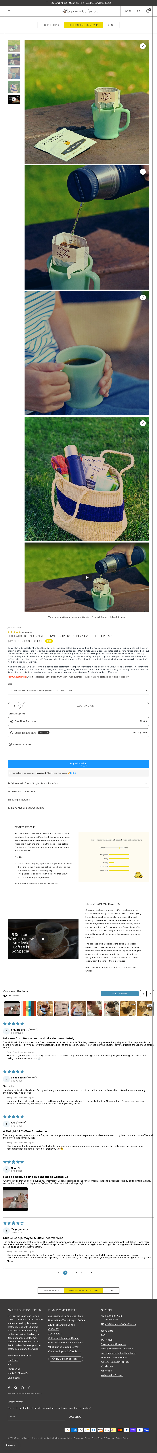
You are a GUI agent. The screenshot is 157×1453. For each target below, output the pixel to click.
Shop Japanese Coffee (19, 1356)
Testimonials (14, 1369)
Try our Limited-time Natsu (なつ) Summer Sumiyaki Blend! (80, 3)
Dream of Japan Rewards (114, 1357)
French (95, 617)
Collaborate (107, 1366)
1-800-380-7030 (113, 1316)
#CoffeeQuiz (54, 1334)
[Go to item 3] (45, 1008)
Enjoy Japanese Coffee (62, 1310)
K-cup (111, 25)
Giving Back (13, 1378)
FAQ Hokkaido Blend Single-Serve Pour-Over (33, 783)
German (104, 617)
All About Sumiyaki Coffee (61, 1325)
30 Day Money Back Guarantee (117, 1349)
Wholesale (106, 1371)
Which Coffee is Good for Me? (63, 1347)
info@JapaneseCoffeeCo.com (120, 1324)
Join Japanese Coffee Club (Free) (118, 1353)
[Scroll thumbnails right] (150, 1008)
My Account (107, 1340)
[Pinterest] (31, 1387)
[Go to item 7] (111, 1008)
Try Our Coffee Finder (67, 1359)
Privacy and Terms (82, 1438)
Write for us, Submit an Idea (115, 1362)
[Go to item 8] (128, 1008)
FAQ (103, 1335)
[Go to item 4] (61, 1008)
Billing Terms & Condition (103, 1438)
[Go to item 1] (12, 1008)
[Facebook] (11, 1387)
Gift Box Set (52, 884)
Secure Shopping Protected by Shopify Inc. (53, 1438)
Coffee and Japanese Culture (63, 1338)
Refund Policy (122, 1438)
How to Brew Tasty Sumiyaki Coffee (66, 1320)
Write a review (120, 993)
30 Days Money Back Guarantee (26, 807)
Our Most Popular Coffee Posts (64, 1351)
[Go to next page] (97, 1273)
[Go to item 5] (78, 1008)
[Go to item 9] (144, 1008)
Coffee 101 (53, 1329)
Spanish (86, 617)
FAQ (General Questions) (22, 791)
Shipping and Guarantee (113, 1344)
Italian (113, 617)
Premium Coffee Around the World (65, 1342)
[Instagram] (24, 1387)
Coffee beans (51, 25)
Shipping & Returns (19, 799)
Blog (10, 1364)
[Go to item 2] (28, 1008)
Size (10, 684)
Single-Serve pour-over (83, 25)
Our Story (13, 1360)
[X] (17, 1387)
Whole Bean (37, 884)
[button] (14, 632)
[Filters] (143, 993)
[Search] (138, 11)
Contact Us (107, 1331)
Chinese (121, 617)
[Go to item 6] (94, 1008)
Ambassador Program (112, 1375)
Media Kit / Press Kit (18, 1373)
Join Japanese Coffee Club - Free (65, 1316)
